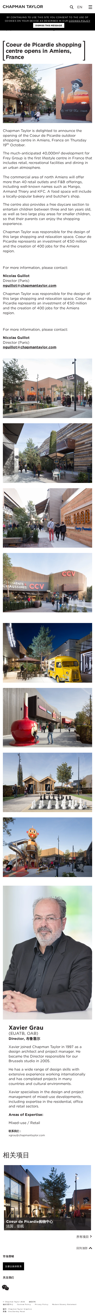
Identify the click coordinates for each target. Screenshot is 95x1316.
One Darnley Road (16, 1311)
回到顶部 (82, 1248)
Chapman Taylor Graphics (20, 1309)
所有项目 (83, 1236)
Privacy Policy (41, 1304)
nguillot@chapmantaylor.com (29, 285)
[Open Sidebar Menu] (90, 7)
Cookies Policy (79, 20)
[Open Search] (72, 8)
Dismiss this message (48, 25)
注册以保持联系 (13, 1266)
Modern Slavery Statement (64, 1304)
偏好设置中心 (8, 1304)
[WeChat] (6, 1288)
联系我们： (27, 1133)
